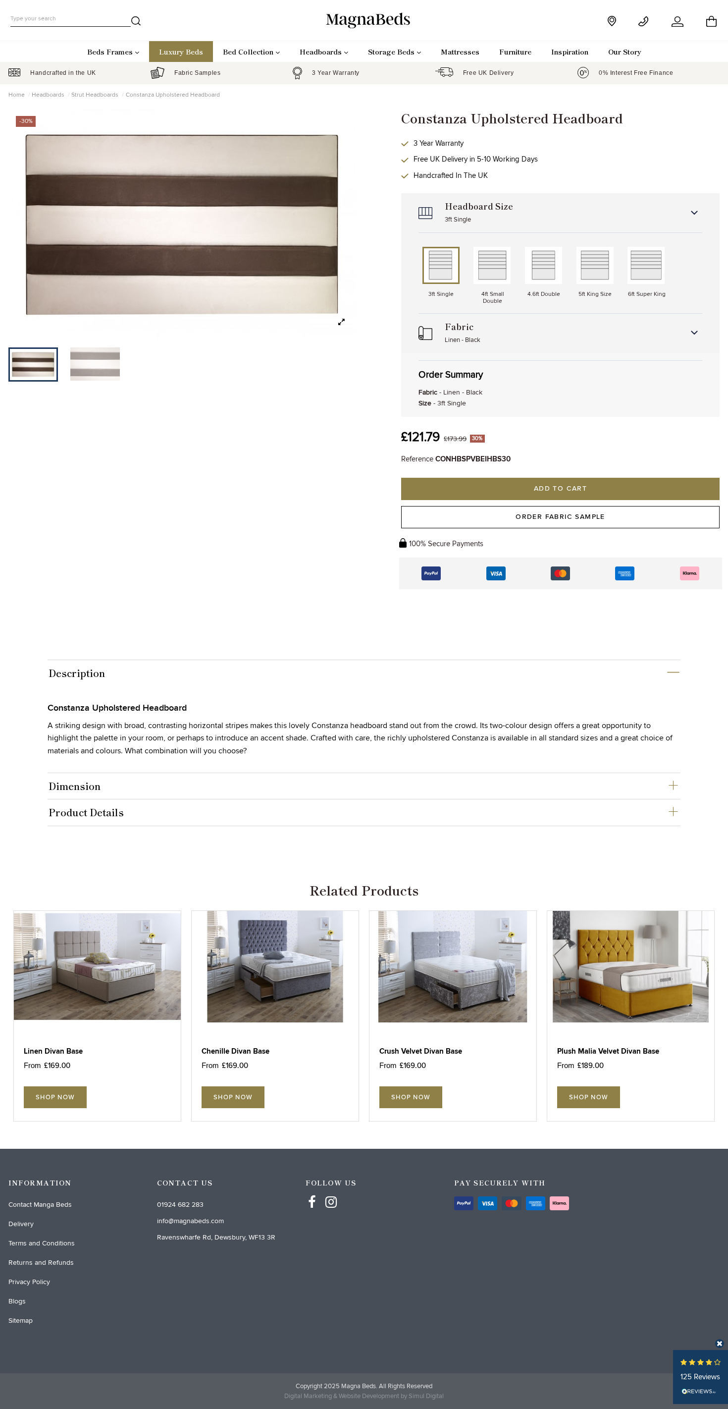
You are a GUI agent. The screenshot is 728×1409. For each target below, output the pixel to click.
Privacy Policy (29, 1282)
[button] (341, 322)
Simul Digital (426, 1396)
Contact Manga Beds (40, 1204)
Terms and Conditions (41, 1243)
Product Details (86, 812)
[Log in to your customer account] (678, 21)
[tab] (364, 673)
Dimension (75, 786)
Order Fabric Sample (560, 516)
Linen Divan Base (53, 1051)
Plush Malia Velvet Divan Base (608, 1051)
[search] (136, 23)
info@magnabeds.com (190, 1221)
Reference (417, 458)
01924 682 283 (180, 1204)
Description (77, 673)
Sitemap (20, 1320)
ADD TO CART (560, 488)
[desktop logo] (364, 19)
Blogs (17, 1301)
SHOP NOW (55, 1097)
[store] (613, 21)
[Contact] (645, 21)
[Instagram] (331, 1192)
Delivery (21, 1224)
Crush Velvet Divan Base (420, 1051)
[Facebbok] (312, 1192)
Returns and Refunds (41, 1262)
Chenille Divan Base (235, 1051)
